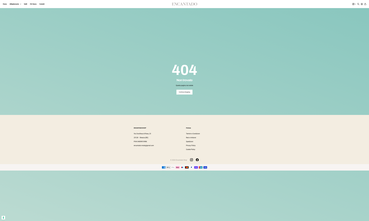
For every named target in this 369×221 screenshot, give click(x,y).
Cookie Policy (190, 149)
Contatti (41, 4)
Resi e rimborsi (191, 138)
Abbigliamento (14, 4)
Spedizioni (189, 141)
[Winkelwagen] (365, 4)
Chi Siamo (33, 4)
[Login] (362, 4)
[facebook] (197, 159)
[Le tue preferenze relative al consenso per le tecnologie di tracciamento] (3, 217)
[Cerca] (358, 4)
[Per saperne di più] (354, 4)
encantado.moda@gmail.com (144, 145)
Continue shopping (184, 92)
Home (5, 4)
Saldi (25, 4)
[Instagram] (191, 159)
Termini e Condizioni (193, 134)
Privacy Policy (191, 145)
